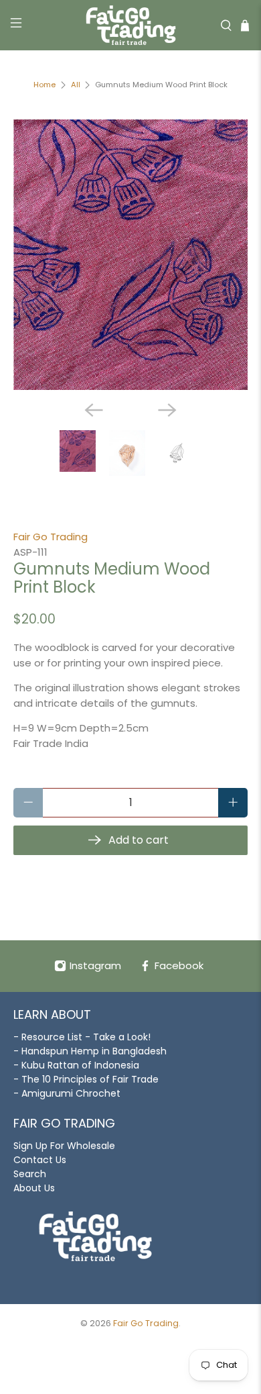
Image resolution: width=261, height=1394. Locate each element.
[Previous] (94, 410)
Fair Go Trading (50, 537)
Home (44, 85)
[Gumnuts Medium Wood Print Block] (130, 254)
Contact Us (39, 1159)
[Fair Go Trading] (131, 25)
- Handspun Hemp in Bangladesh (90, 1051)
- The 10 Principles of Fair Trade (86, 1079)
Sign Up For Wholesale (64, 1145)
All (75, 85)
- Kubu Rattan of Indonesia (76, 1065)
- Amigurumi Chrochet (66, 1093)
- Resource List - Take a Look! (82, 1037)
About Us (34, 1188)
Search (29, 1174)
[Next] (167, 410)
